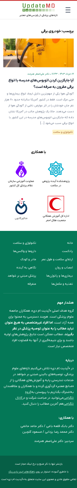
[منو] (67, 9)
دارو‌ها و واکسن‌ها (24, 251)
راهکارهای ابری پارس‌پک (21, 471)
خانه (70, 243)
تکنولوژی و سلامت (63, 132)
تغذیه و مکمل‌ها (62, 284)
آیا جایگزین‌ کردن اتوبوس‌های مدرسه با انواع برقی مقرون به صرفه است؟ (41, 83)
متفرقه (32, 284)
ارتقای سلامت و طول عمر (57, 259)
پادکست (67, 251)
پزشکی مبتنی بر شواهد (22, 276)
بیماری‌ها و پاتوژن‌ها (59, 276)
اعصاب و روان (64, 268)
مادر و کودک (28, 259)
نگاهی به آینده (26, 268)
